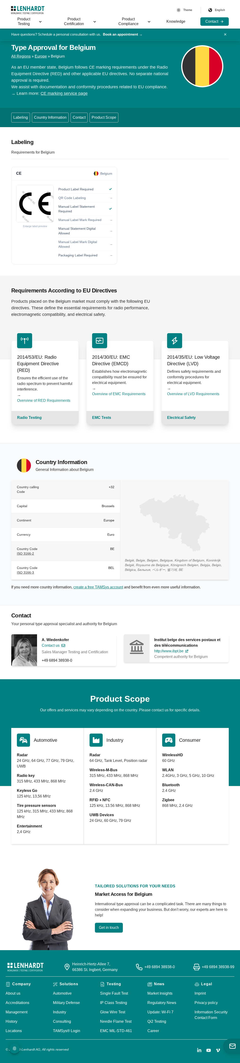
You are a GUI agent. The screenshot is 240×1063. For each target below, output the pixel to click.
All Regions (21, 56)
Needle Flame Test (115, 1021)
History (11, 1021)
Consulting (62, 1021)
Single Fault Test (114, 993)
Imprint (200, 993)
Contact (79, 117)
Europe (41, 56)
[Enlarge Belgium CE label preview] (35, 203)
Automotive (62, 993)
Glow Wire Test (112, 1012)
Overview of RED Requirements (43, 400)
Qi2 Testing (156, 1021)
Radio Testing (29, 418)
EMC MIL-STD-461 (116, 1031)
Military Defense (66, 1003)
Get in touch (109, 928)
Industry (59, 1012)
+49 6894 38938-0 (57, 660)
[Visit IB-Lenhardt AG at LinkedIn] (199, 1050)
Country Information (50, 117)
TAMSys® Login (66, 1031)
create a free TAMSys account (98, 587)
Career (153, 1031)
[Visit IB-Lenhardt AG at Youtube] (208, 1050)
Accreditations (17, 1003)
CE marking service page (64, 93)
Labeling (20, 117)
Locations (14, 1031)
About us (13, 993)
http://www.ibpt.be (169, 651)
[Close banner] (225, 34)
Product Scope (104, 117)
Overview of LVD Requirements (193, 394)
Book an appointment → (122, 34)
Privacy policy (206, 1003)
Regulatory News (161, 1003)
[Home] (27, 10)
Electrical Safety (181, 418)
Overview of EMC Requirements (119, 394)
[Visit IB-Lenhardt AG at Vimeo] (218, 1050)
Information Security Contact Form (211, 1015)
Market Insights (159, 993)
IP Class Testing (113, 1003)
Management (16, 1012)
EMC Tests (101, 418)
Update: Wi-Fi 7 (160, 1012)
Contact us (51, 645)
